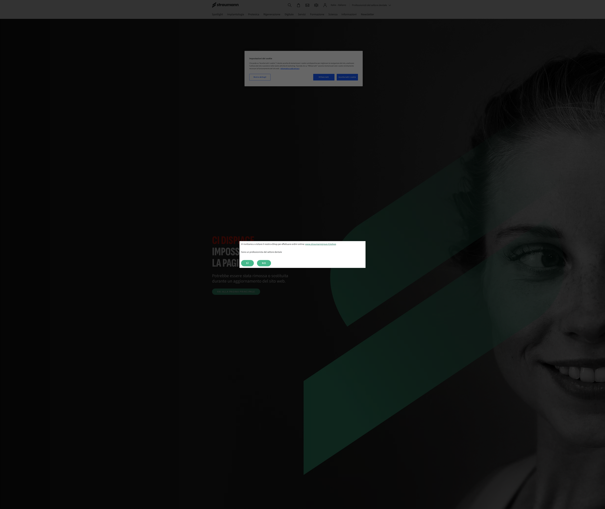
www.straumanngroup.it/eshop (320, 244)
